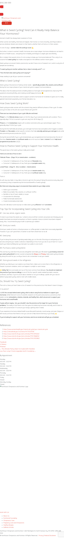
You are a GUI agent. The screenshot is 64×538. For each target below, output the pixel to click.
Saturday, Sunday (5, 382)
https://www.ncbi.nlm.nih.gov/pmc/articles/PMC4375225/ (21, 334)
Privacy (41, 535)
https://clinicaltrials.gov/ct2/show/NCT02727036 (18, 331)
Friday (2, 377)
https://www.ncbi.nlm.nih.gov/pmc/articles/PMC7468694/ (21, 336)
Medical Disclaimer (50, 535)
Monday (2, 359)
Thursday (3, 373)
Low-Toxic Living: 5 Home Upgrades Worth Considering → (18, 351)
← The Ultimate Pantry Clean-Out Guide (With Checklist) (17, 349)
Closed (2, 380)
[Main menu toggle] (7, 23)
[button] (4, 512)
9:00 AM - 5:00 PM (5, 361)
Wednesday (4, 368)
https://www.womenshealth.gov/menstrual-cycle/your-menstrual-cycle (25, 329)
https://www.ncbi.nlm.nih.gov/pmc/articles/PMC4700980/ (21, 338)
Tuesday (2, 364)
